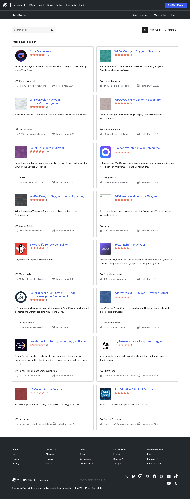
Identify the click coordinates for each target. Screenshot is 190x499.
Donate (118, 459)
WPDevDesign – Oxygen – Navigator (137, 51)
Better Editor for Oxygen (130, 244)
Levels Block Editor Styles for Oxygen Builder (58, 341)
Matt (150, 454)
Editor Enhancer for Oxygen (47, 147)
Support (84, 454)
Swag (117, 463)
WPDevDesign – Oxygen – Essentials (137, 99)
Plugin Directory (20, 15)
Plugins (49, 459)
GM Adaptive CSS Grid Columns (134, 389)
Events (116, 454)
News (14, 454)
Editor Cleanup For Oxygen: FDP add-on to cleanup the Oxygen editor (53, 294)
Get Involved (119, 449)
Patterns (50, 463)
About (15, 449)
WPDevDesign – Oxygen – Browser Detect (141, 292)
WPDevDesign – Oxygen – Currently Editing (57, 196)
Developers (85, 459)
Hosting (15, 459)
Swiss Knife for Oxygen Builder (49, 244)
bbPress (152, 459)
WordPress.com (156, 449)
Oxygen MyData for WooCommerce (137, 147)
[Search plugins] (52, 30)
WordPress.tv (87, 463)
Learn (82, 449)
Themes (50, 454)
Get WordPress (176, 5)
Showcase (51, 449)
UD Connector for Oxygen (46, 389)
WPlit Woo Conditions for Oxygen (135, 196)
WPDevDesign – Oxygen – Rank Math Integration (45, 101)
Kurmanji (44, 480)
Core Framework (40, 51)
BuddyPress (154, 463)
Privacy (15, 463)
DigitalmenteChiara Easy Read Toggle (138, 341)
